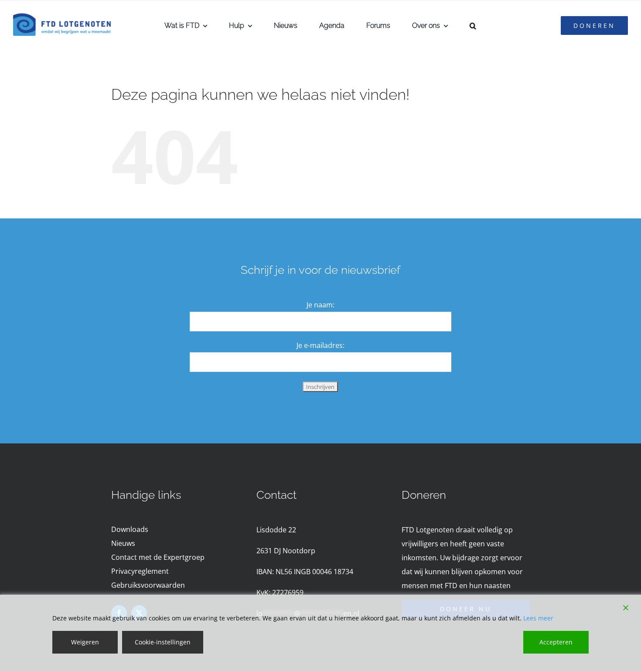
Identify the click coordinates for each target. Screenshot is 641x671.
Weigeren (85, 642)
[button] (473, 26)
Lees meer (538, 618)
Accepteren (556, 642)
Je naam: (320, 305)
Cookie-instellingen (163, 642)
